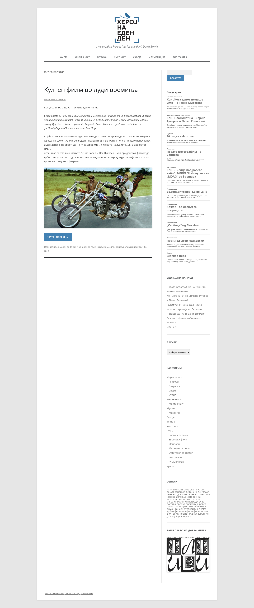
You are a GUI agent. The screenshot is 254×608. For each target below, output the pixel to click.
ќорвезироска (184, 516)
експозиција (202, 494)
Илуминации (157, 57)
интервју (192, 496)
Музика (101, 57)
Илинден (172, 327)
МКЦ (186, 489)
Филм (63, 57)
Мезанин (174, 412)
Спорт (172, 390)
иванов (171, 496)
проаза (181, 504)
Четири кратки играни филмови (186, 313)
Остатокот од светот (181, 452)
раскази (188, 506)
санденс (180, 508)
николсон (102, 246)
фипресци (182, 513)
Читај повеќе (58, 237)
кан (200, 496)
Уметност (120, 57)
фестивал (180, 511)
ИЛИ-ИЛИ (173, 489)
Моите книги (176, 403)
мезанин (182, 501)
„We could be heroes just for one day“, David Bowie (68, 593)
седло (111, 246)
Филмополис (176, 461)
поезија (171, 504)
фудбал (193, 513)
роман (170, 508)
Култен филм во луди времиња (91, 89)
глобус (205, 492)
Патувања (175, 386)
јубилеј (171, 516)
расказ (179, 506)
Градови (174, 381)
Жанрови (174, 444)
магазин (172, 501)
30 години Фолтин (177, 291)
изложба (181, 496)
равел (202, 504)
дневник (172, 494)
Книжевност (82, 57)
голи (93, 246)
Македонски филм (179, 448)
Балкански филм (178, 435)
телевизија (192, 508)
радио (170, 506)
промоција (192, 504)
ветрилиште (193, 492)
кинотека (184, 499)
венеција (180, 492)
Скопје (137, 57)
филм (189, 511)
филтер (171, 513)
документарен (185, 494)
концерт (195, 499)
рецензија (200, 506)
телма (202, 508)
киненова (172, 499)
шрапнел (203, 513)
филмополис (201, 511)
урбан (170, 511)
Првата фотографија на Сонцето (186, 287)
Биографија (180, 57)
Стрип (172, 394)
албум (170, 492)
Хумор (170, 466)
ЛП (181, 489)
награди (193, 501)
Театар (171, 421)
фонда (118, 246)
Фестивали (175, 457)
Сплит (201, 489)
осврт (202, 501)
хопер (126, 246)
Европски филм (178, 439)
